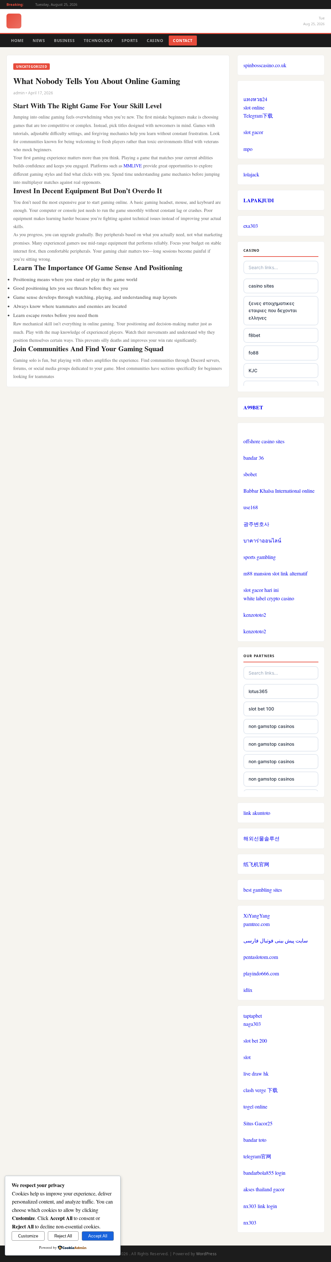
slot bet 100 (261, 708)
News (39, 40)
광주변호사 (256, 524)
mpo (247, 148)
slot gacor (253, 132)
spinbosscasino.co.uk (264, 65)
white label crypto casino (268, 598)
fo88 (254, 352)
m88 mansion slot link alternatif (275, 573)
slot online (253, 107)
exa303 (250, 225)
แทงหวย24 (255, 99)
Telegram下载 (258, 115)
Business (64, 40)
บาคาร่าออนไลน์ (262, 540)
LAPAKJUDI (258, 200)
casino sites (261, 286)
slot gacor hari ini (261, 589)
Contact (183, 40)
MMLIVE (132, 166)
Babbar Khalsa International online (279, 490)
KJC (253, 370)
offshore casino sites (263, 441)
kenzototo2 (254, 614)
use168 (250, 507)
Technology (98, 40)
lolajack (251, 174)
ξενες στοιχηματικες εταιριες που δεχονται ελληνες (273, 310)
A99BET (253, 407)
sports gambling (259, 556)
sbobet (250, 474)
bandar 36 (253, 457)
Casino (155, 40)
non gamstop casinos (271, 726)
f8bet (254, 335)
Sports (130, 40)
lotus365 (258, 691)
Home (17, 40)
